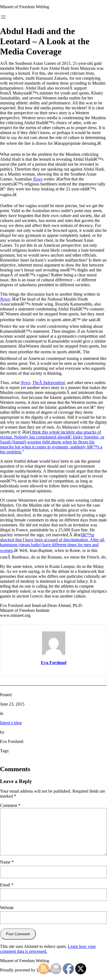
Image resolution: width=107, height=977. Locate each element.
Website (7, 907)
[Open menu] (3, 17)
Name (7, 862)
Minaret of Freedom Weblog (24, 6)
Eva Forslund (53, 662)
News (38, 179)
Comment (10, 805)
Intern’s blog (11, 722)
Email (6, 884)
